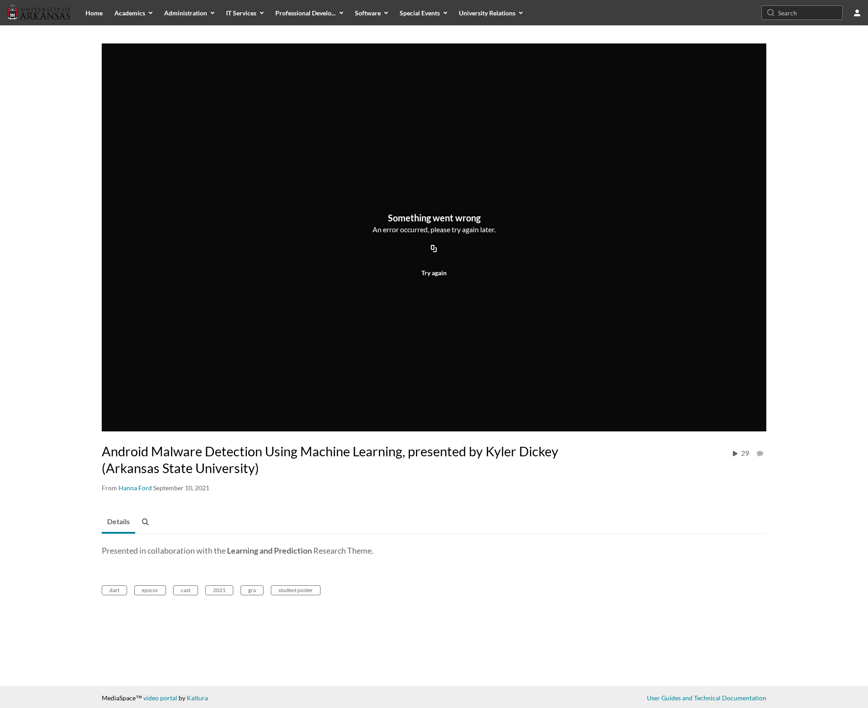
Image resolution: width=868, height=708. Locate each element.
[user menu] (857, 12)
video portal (160, 698)
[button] (148, 522)
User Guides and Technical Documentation (706, 698)
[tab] (118, 522)
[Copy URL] (434, 249)
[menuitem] (94, 12)
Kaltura (197, 698)
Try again (434, 273)
